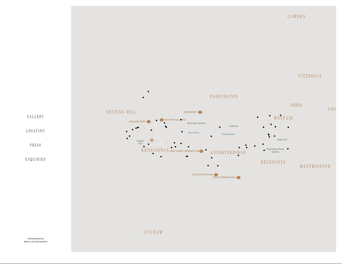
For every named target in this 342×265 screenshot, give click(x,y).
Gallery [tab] (35, 116)
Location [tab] (35, 131)
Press (36, 145)
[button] (151, 132)
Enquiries (36, 159)
